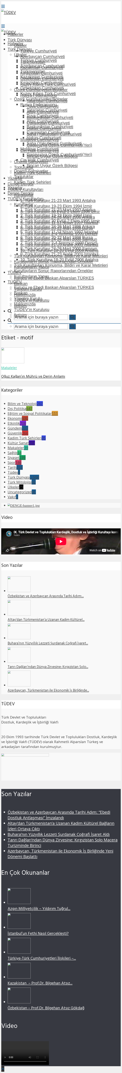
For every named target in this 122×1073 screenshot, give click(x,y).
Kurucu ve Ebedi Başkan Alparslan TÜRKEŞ (54, 278)
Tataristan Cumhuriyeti (47, 110)
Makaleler (9, 367)
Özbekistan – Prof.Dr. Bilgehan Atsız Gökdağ (46, 1008)
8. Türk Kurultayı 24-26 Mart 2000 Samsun (58, 248)
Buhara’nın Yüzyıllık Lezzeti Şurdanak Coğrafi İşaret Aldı (59, 834)
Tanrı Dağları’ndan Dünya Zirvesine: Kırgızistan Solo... (48, 667)
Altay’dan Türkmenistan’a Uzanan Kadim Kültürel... (46, 620)
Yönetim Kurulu (28, 298)
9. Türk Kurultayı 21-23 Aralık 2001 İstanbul (59, 254)
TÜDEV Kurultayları (25, 189)
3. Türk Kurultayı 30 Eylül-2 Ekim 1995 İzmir (60, 221)
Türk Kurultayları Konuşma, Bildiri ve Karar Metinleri (61, 265)
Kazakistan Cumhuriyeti (41, 77)
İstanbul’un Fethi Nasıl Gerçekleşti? (38, 934)
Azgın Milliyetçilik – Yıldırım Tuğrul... (39, 909)
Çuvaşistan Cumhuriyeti (48, 132)
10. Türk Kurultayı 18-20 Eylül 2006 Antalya (59, 259)
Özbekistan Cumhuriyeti (42, 88)
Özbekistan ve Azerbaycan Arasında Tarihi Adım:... (46, 596)
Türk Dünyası (20, 40)
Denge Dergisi (21, 193)
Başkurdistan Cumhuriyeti (50, 127)
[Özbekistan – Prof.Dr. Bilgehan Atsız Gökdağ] (19, 1002)
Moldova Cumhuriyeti (39, 149)
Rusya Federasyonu (38, 104)
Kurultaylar (24, 204)
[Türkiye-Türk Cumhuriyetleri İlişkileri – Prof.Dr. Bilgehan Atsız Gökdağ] (19, 952)
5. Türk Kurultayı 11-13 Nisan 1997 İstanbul (59, 232)
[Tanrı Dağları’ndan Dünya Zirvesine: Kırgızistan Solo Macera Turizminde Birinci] (19, 661)
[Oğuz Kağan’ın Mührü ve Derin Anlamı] (12, 362)
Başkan (20, 293)
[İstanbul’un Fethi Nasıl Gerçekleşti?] (19, 927)
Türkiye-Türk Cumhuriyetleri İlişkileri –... (42, 959)
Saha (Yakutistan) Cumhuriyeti (54, 143)
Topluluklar (24, 176)
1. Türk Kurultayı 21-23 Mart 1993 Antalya (57, 200)
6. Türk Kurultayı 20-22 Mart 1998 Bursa (56, 237)
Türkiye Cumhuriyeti (38, 51)
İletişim (20, 315)
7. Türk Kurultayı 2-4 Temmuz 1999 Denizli (58, 243)
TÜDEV (15, 282)
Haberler (15, 43)
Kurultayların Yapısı (31, 276)
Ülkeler (20, 55)
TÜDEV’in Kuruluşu (31, 309)
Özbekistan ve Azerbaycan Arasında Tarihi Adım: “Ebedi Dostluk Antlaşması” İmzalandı (59, 814)
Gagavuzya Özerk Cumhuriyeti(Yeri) (59, 154)
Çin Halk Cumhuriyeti (39, 160)
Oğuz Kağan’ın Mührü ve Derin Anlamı (33, 377)
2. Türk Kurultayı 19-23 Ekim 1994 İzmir (56, 206)
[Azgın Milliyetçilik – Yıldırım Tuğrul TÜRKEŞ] (19, 902)
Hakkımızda (25, 304)
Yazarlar (15, 187)
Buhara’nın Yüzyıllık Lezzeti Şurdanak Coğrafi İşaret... (48, 643)
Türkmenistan (32, 71)
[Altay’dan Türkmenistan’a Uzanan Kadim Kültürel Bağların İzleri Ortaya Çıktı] (19, 614)
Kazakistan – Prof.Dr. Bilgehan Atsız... (40, 984)
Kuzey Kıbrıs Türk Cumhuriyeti (48, 93)
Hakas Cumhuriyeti (44, 138)
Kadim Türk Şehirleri (32, 182)
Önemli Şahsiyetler (31, 171)
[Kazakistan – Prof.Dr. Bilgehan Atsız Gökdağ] (19, 977)
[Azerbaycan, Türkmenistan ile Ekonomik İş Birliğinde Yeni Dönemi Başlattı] (19, 685)
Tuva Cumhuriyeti (43, 115)
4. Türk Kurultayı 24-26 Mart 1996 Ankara (57, 226)
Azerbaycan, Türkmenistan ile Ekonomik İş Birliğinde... (48, 691)
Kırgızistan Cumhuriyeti (41, 82)
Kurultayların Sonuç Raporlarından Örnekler (53, 271)
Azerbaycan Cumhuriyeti (42, 56)
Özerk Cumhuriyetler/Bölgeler (41, 99)
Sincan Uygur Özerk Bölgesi (52, 165)
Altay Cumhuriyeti (43, 121)
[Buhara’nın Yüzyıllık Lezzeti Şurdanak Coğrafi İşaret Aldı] (19, 637)
